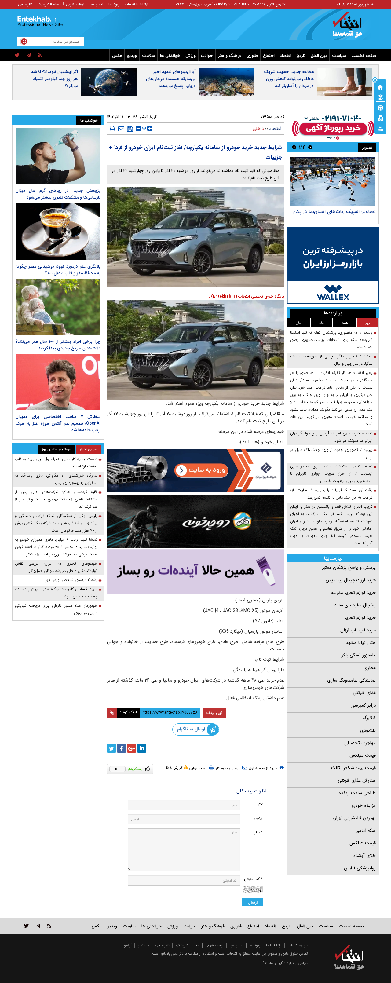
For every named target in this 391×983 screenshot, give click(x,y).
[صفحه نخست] (380, 86)
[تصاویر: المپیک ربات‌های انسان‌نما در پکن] (332, 181)
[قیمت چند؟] (380, 96)
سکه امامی (366, 830)
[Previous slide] (310, 147)
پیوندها (113, 4)
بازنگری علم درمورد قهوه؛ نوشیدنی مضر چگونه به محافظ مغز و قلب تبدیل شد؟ (58, 269)
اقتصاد (285, 55)
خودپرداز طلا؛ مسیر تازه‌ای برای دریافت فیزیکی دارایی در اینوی (56, 609)
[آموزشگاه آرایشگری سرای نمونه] (195, 571)
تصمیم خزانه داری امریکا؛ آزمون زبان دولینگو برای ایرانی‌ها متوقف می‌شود (331, 437)
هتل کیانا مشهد (361, 642)
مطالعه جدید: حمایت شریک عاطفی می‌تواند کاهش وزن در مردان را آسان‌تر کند (289, 78)
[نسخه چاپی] (112, 128)
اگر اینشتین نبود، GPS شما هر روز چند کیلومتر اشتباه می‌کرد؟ (54, 78)
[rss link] (49, 926)
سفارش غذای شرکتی (357, 780)
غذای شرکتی (364, 692)
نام (260, 803)
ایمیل (258, 818)
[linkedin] (141, 748)
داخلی (258, 128)
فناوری (252, 55)
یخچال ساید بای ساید (355, 605)
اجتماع (269, 55)
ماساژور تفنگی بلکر (359, 655)
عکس (117, 55)
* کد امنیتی (253, 879)
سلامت (148, 55)
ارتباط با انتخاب (136, 4)
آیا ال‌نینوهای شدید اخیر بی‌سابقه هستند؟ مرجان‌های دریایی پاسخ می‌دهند (171, 78)
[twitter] (17, 55)
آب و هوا (96, 4)
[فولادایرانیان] (195, 470)
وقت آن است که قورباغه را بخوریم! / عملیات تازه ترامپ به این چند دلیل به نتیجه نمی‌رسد (331, 494)
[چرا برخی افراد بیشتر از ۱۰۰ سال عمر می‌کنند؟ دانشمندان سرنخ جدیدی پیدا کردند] (58, 307)
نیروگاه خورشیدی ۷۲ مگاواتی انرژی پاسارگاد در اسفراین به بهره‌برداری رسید (56, 479)
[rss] (40, 55)
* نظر (258, 832)
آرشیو (128, 945)
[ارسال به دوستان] (121, 128)
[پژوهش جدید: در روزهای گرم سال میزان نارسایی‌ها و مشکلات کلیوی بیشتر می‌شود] (58, 156)
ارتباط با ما (274, 945)
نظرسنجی (25, 4)
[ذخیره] (130, 129)
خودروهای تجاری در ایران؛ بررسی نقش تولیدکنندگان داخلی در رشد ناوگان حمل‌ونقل (56, 567)
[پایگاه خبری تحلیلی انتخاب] (352, 27)
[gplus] (131, 748)
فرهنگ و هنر (229, 55)
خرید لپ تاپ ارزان (358, 630)
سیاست (339, 55)
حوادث (207, 55)
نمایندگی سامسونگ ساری (351, 680)
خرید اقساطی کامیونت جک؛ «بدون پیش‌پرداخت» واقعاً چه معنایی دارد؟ (56, 593)
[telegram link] (38, 926)
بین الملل (319, 55)
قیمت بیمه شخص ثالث (353, 768)
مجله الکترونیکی (187, 945)
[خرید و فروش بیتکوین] (333, 265)
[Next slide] (294, 147)
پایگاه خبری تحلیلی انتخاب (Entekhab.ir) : (246, 296)
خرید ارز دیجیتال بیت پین (351, 580)
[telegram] (28, 55)
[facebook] (121, 748)
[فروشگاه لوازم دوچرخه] (195, 521)
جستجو (143, 945)
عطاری (370, 667)
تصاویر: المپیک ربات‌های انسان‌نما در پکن (334, 211)
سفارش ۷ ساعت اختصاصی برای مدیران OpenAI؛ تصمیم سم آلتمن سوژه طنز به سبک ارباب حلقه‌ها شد (58, 423)
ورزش (190, 55)
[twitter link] (26, 926)
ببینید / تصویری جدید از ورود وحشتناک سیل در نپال (331, 453)
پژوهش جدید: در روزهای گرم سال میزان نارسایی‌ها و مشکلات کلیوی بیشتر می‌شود (58, 194)
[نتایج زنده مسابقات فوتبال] (380, 128)
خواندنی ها (170, 55)
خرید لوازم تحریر (360, 617)
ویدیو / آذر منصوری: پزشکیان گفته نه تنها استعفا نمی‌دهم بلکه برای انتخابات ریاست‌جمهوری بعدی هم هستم (331, 339)
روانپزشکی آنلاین (360, 868)
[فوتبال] (380, 107)
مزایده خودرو (364, 805)
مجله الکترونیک (49, 4)
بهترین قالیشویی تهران (354, 818)
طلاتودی (368, 730)
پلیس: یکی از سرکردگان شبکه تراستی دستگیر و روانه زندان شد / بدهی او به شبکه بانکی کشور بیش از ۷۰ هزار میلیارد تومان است (56, 523)
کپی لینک (214, 712)
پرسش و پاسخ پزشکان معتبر (349, 567)
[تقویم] (380, 117)
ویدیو (132, 55)
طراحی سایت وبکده (357, 793)
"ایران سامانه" (273, 963)
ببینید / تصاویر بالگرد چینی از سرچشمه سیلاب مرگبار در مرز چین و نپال (331, 360)
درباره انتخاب (298, 945)
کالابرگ (369, 718)
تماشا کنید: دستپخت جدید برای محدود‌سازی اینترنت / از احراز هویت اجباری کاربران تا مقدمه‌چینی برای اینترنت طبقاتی (331, 473)
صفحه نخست (363, 55)
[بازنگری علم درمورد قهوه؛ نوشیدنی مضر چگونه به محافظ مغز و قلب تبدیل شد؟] (58, 231)
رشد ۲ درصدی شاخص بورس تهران (69, 580)
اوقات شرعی (75, 4)
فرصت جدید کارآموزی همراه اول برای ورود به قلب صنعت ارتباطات (56, 463)
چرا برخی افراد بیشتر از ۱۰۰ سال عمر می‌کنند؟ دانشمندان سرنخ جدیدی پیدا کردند (58, 345)
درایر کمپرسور (363, 705)
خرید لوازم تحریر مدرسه (353, 592)
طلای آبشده (364, 855)
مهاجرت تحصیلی (360, 743)
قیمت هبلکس (362, 755)
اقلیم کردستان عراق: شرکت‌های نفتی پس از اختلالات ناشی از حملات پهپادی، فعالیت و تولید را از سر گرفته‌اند (56, 499)
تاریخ (300, 55)
